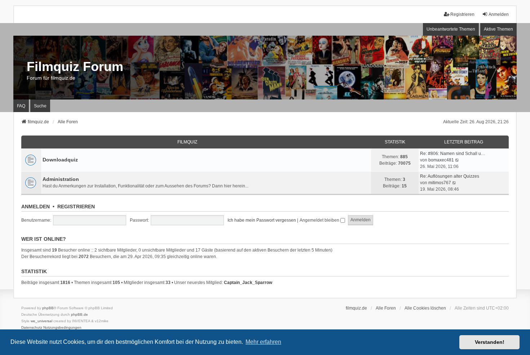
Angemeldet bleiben (320, 220)
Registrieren (76, 206)
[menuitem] (31, 327)
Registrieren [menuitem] (462, 14)
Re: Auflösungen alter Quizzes (449, 176)
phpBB (48, 308)
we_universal (41, 321)
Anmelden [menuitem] (499, 14)
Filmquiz (187, 142)
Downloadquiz (60, 160)
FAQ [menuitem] (21, 105)
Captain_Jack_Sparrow (248, 282)
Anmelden (35, 206)
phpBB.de (79, 314)
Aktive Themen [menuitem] (498, 29)
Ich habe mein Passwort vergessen (262, 220)
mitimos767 (439, 182)
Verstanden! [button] (489, 342)
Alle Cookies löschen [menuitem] (425, 308)
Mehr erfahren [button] (263, 342)
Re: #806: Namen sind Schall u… (452, 153)
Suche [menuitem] (40, 105)
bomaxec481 (441, 160)
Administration (61, 179)
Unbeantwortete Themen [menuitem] (451, 29)
